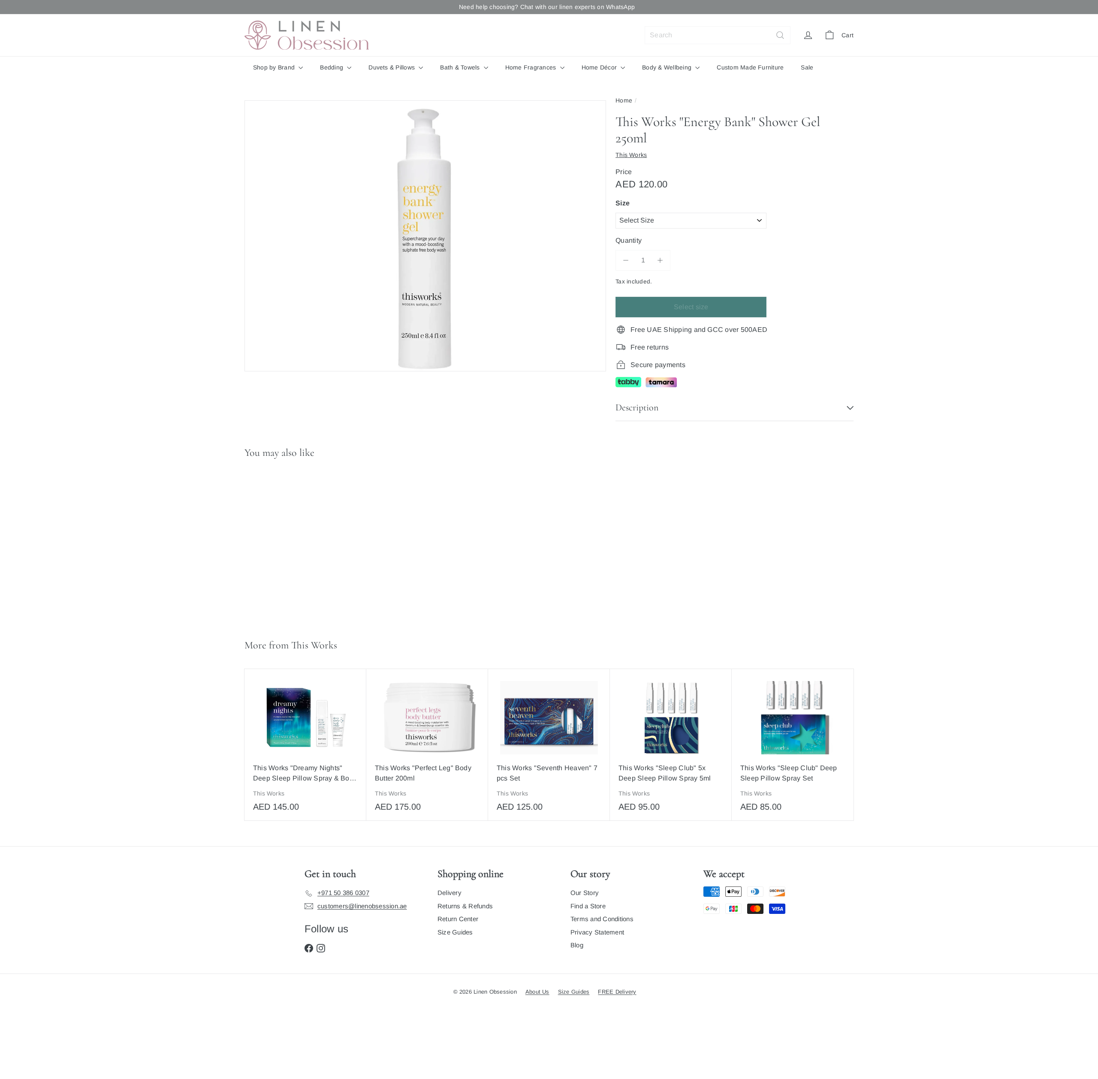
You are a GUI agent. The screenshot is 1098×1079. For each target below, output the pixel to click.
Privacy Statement (597, 932)
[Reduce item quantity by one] (625, 260)
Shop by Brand (274, 67)
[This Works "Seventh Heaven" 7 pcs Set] (549, 744)
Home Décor (600, 67)
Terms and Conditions (601, 918)
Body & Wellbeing (667, 67)
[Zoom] (425, 236)
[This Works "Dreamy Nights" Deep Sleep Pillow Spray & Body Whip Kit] (305, 744)
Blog (576, 945)
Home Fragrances (531, 67)
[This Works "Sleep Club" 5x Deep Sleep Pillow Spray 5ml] (671, 744)
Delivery (449, 892)
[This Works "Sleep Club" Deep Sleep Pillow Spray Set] (793, 744)
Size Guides (455, 932)
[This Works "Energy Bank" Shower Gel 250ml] (295, 545)
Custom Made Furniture (750, 67)
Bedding (332, 67)
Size (622, 203)
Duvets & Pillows (392, 67)
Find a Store (588, 906)
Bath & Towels (460, 67)
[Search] (780, 35)
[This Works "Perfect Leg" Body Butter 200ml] (427, 744)
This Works (314, 645)
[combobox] (717, 35)
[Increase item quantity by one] (660, 260)
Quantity (628, 240)
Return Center (457, 918)
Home (623, 100)
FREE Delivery (617, 992)
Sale (807, 67)
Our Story (584, 892)
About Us (537, 992)
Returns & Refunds (465, 906)
